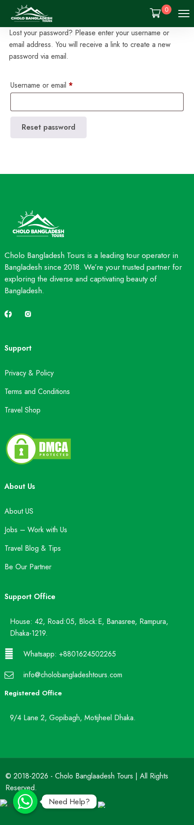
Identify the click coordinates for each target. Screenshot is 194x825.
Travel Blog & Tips (33, 548)
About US (19, 511)
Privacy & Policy (29, 373)
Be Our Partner (28, 567)
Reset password (48, 127)
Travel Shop (23, 410)
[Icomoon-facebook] (8, 314)
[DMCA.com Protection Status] (38, 463)
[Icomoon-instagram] (28, 314)
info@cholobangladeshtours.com (72, 675)
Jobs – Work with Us (36, 530)
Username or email (41, 85)
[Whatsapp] (25, 801)
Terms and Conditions (37, 391)
